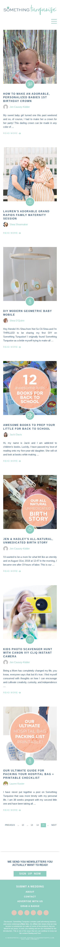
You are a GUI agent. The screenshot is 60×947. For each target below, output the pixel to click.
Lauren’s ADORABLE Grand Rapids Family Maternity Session (26, 215)
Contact (30, 896)
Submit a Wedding (30, 886)
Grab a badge (30, 906)
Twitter (20, 912)
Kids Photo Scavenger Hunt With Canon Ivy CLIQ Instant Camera (27, 653)
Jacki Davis (16, 434)
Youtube (46, 912)
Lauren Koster (17, 783)
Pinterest (26, 912)
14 (37, 825)
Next (53, 825)
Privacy (35, 939)
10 (23, 825)
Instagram (39, 912)
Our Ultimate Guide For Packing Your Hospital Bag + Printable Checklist (28, 774)
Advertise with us (30, 901)
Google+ (33, 912)
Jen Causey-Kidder (20, 106)
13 (32, 825)
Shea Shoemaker (19, 224)
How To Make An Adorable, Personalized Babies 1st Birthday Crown (26, 97)
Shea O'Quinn (17, 320)
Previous (10, 825)
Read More (10, 133)
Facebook (14, 912)
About (30, 891)
